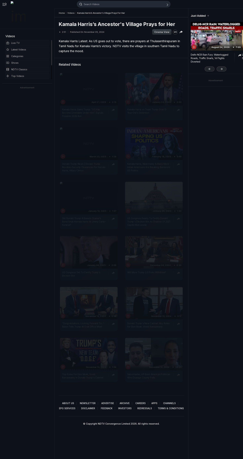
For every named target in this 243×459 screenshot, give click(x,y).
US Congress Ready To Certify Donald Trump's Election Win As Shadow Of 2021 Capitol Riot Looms (148, 221)
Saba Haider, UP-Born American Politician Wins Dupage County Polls (148, 376)
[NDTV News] (18, 14)
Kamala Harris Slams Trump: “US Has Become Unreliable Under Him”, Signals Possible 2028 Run (82, 112)
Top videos (17, 76)
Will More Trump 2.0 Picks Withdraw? (146, 272)
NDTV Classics (19, 69)
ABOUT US (68, 403)
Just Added (198, 15)
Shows (15, 62)
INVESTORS (125, 408)
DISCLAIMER (88, 408)
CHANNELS (169, 403)
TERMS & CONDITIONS (171, 408)
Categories (17, 56)
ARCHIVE (125, 403)
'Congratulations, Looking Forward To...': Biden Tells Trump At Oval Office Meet (83, 325)
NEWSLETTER (88, 403)
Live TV (15, 43)
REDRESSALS (144, 408)
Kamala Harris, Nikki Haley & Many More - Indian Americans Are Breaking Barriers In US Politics (149, 167)
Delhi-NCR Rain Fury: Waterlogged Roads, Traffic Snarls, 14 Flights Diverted (209, 58)
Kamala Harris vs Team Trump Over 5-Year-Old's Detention (147, 111)
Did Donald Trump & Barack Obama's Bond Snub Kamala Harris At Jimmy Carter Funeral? (83, 221)
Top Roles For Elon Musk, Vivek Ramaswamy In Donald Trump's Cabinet (82, 376)
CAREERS (140, 403)
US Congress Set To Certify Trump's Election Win (81, 274)
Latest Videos (18, 49)
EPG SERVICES (67, 408)
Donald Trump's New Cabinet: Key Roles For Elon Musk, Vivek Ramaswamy (148, 325)
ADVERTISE (107, 403)
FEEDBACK (106, 408)
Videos (10, 36)
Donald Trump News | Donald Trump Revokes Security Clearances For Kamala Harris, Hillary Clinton (83, 167)
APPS (154, 403)
